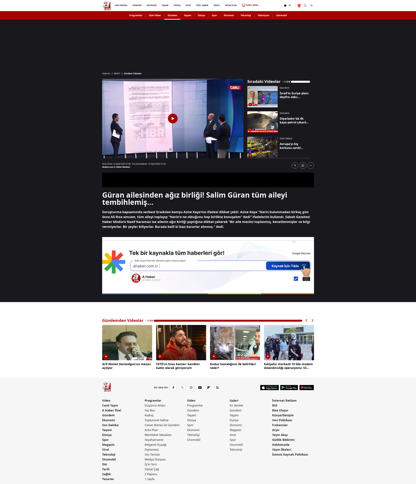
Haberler (106, 73)
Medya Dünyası (155, 459)
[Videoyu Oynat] (173, 118)
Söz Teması (152, 454)
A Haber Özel (111, 410)
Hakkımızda (280, 445)
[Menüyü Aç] (311, 6)
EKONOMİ (151, 5)
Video (106, 400)
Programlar (135, 15)
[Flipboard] (208, 387)
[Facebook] (173, 387)
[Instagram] (191, 387)
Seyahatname (154, 440)
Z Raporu (151, 474)
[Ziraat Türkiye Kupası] (299, 5)
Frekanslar (280, 425)
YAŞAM (165, 5)
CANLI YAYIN (252, 5)
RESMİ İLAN (231, 5)
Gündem (172, 15)
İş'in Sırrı (151, 464)
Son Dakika (110, 425)
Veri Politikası (282, 420)
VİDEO (216, 5)
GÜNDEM (136, 5)
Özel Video (155, 15)
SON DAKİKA (121, 5)
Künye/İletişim (283, 415)
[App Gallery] (306, 387)
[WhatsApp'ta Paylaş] (303, 165)
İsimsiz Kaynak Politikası (290, 454)
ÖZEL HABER (202, 5)
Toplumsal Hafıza (156, 420)
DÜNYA (176, 5)
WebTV (117, 73)
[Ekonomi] (271, 5)
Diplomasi (152, 449)
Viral (105, 449)
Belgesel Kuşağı (156, 445)
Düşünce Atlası (155, 405)
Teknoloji (246, 15)
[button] (306, 320)
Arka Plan (151, 430)
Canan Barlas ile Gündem (162, 425)
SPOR (188, 5)
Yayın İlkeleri (281, 449)
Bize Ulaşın (280, 410)
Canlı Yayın (110, 405)
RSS (274, 405)
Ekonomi (229, 15)
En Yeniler (236, 405)
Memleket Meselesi (158, 435)
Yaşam (187, 15)
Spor (214, 15)
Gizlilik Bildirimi (283, 440)
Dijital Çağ (152, 469)
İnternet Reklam (284, 400)
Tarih (106, 469)
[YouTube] (200, 387)
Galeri (234, 400)
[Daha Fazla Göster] (310, 165)
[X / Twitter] (182, 387)
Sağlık (106, 474)
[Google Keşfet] (208, 265)
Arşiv (275, 430)
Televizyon (263, 15)
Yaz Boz (150, 410)
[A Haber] (106, 5)
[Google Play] (289, 387)
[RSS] (217, 387)
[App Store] (269, 387)
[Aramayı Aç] (305, 6)
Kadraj (149, 415)
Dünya (201, 15)
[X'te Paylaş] (295, 165)
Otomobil (281, 15)
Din (104, 464)
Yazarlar (108, 479)
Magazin (108, 445)
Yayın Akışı (280, 435)
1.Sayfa (149, 479)
